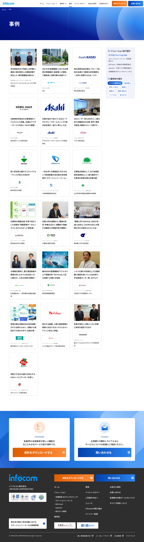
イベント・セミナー (80, 3)
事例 (70, 3)
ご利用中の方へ (104, 3)
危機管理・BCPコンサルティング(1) (120, 71)
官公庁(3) (123, 95)
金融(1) (124, 87)
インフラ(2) (113, 95)
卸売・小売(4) (113, 87)
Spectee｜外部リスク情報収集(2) (120, 68)
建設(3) (111, 91)
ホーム (42, 3)
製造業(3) (127, 83)
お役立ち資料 (92, 3)
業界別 (62, 3)
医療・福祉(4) (122, 91)
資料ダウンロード (119, 3)
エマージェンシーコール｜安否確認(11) (120, 60)
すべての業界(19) (115, 83)
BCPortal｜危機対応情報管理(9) (120, 64)
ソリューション (50, 3)
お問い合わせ (135, 3)
